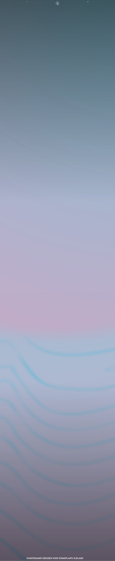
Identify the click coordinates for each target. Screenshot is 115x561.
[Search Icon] (27, 2)
